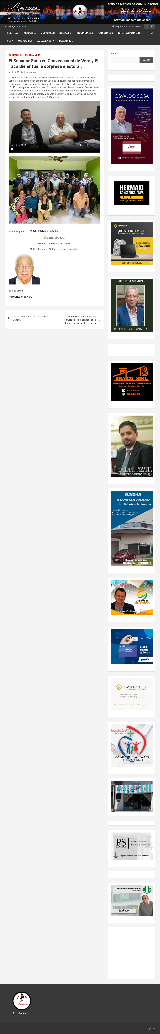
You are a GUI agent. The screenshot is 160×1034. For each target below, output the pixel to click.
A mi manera (30, 72)
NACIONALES (105, 33)
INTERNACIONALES (129, 33)
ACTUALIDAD (15, 55)
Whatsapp (116, 26)
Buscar (114, 53)
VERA (10, 41)
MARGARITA (25, 41)
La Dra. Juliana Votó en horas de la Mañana (30, 318)
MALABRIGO (66, 41)
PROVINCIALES (84, 33)
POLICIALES (29, 33)
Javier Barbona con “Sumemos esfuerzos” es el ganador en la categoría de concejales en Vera (79, 320)
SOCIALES (65, 33)
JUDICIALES (48, 33)
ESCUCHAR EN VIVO (133, 26)
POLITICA (12, 33)
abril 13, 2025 (15, 72)
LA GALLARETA (46, 41)
